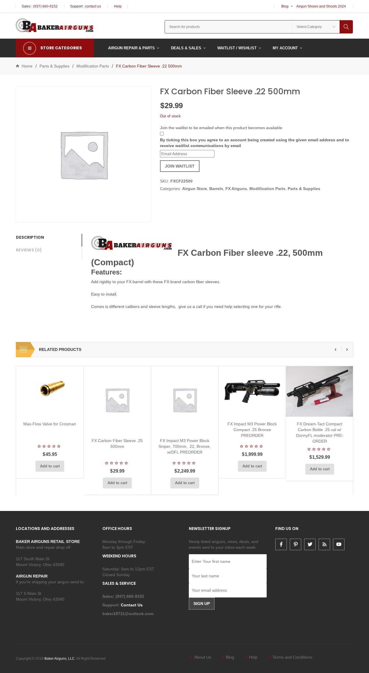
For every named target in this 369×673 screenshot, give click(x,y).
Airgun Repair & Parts (131, 48)
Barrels (216, 188)
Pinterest (295, 544)
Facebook (281, 544)
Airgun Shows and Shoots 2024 (321, 6)
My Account (285, 48)
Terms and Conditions (292, 657)
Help (118, 6)
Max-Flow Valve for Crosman (49, 424)
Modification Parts (92, 66)
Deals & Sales (186, 48)
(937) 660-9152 (45, 6)
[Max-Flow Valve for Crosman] (49, 391)
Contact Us (132, 605)
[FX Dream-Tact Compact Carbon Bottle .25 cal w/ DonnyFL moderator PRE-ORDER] (319, 391)
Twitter (310, 544)
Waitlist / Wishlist (237, 48)
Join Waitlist (180, 166)
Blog (285, 6)
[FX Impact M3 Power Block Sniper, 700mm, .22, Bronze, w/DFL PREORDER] (184, 399)
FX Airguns (236, 188)
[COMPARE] (51, 409)
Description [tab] (30, 237)
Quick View (65, 409)
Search (346, 26)
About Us (202, 657)
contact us (93, 6)
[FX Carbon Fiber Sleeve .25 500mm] (117, 399)
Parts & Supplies (54, 66)
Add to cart (50, 466)
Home (27, 66)
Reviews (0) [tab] (29, 250)
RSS (324, 544)
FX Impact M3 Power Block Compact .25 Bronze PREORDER (252, 430)
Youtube (338, 544)
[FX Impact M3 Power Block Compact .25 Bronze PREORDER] (252, 391)
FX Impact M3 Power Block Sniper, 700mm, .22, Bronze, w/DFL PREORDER (185, 446)
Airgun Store (194, 188)
